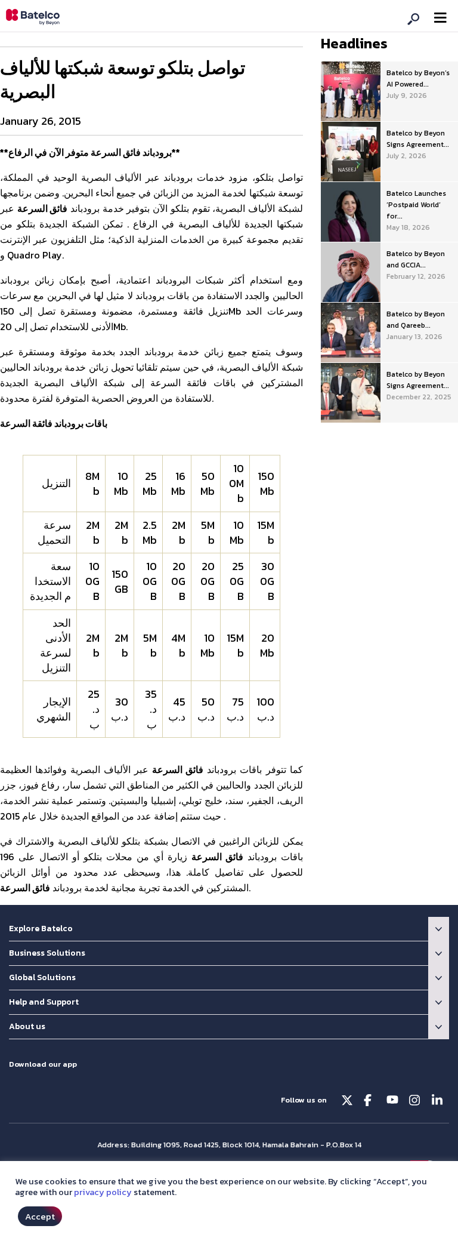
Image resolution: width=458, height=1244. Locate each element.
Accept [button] (40, 1216)
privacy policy (103, 1192)
